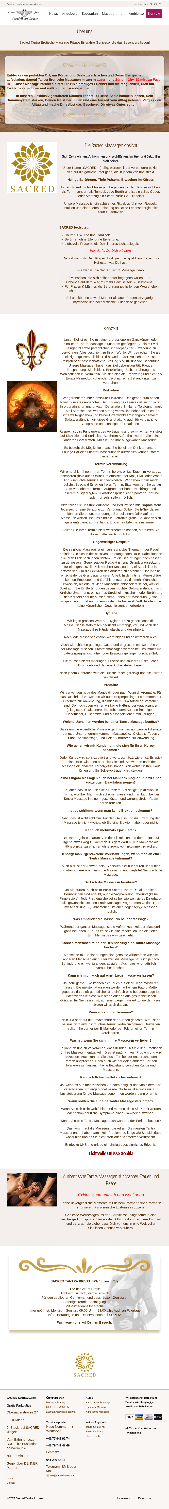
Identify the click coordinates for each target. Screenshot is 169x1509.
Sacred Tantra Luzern (29, 1498)
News (53, 13)
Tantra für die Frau (95, 1426)
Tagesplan (90, 13)
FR (155, 4)
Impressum (123, 1498)
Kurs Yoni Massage (96, 1407)
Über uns (137, 4)
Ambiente (136, 13)
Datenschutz (145, 1498)
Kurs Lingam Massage (98, 1402)
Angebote (69, 13)
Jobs (146, 4)
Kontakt (154, 13)
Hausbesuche (93, 1436)
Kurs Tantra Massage (97, 1411)
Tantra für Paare (94, 1431)
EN (160, 4)
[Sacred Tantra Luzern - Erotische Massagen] (23, 13)
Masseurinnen (113, 13)
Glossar (11, 1482)
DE (151, 4)
